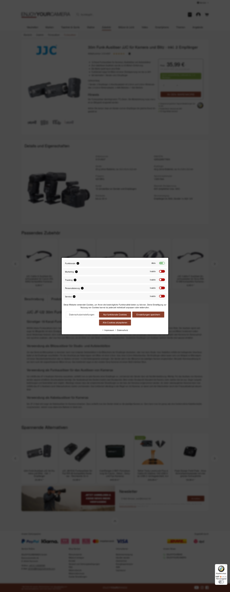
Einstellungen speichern (148, 314)
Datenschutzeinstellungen (82, 314)
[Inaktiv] (162, 271)
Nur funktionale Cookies (115, 314)
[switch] (221, 582)
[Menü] (225, 565)
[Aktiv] (162, 263)
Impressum (109, 330)
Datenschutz (122, 330)
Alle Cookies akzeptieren (115, 322)
